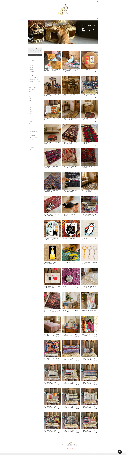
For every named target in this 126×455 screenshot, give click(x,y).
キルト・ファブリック (33, 87)
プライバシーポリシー (34, 137)
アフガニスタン (32, 102)
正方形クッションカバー (34, 77)
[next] (97, 33)
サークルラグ (32, 67)
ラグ (30, 63)
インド (31, 105)
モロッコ (31, 113)
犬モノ (30, 96)
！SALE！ (31, 121)
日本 (30, 115)
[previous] (29, 33)
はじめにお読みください (34, 131)
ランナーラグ (32, 69)
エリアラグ (32, 71)
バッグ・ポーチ (32, 89)
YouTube (31, 149)
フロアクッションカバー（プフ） (35, 81)
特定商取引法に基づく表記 (34, 139)
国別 (30, 100)
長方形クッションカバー (34, 79)
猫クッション (32, 83)
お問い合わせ (32, 135)
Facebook (32, 145)
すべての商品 (31, 60)
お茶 (30, 98)
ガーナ (31, 107)
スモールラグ (32, 65)
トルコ (31, 109)
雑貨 (30, 91)
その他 (31, 118)
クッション (31, 75)
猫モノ (30, 94)
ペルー (31, 111)
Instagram (32, 147)
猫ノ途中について (33, 129)
